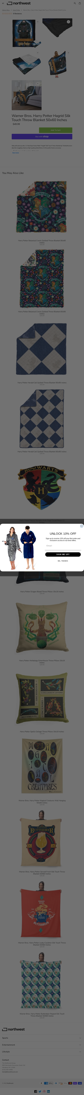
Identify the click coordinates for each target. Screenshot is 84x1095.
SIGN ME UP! (62, 554)
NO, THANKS (63, 561)
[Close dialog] (81, 526)
